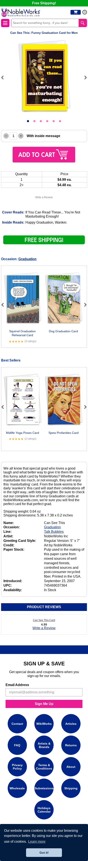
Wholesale (17, 788)
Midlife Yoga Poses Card (22, 432)
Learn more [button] (36, 841)
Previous (4, 77)
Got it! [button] (44, 852)
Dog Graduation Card (63, 331)
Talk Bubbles (54, 531)
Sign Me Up (44, 704)
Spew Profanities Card (63, 432)
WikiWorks (44, 723)
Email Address (17, 685)
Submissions (44, 788)
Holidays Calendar (44, 809)
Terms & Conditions (44, 766)
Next (84, 77)
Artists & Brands (44, 745)
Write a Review (44, 197)
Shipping (71, 788)
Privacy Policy (17, 766)
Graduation (27, 259)
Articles (70, 723)
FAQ (17, 745)
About (70, 766)
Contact (17, 723)
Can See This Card (44, 620)
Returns (71, 745)
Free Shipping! (44, 3)
